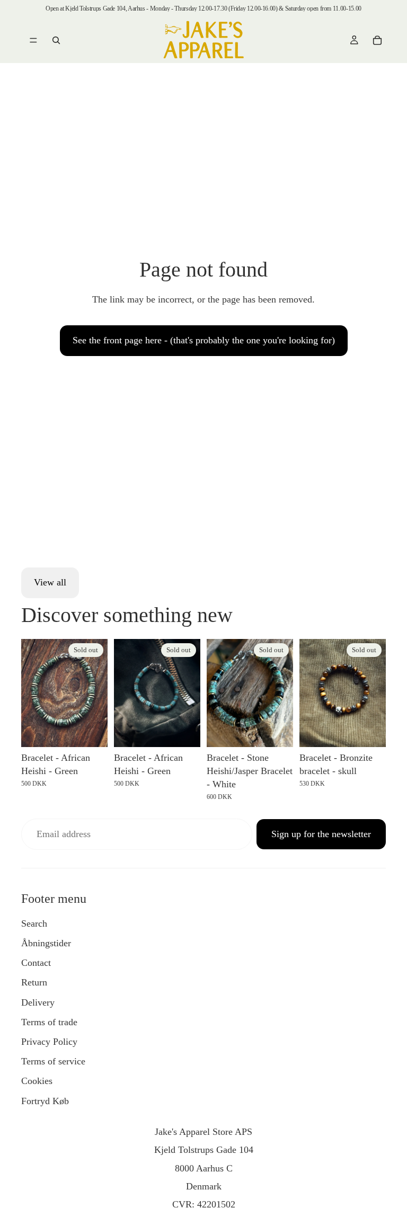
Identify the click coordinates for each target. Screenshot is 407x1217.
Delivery (38, 1002)
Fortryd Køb (45, 1101)
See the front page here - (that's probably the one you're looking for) (204, 340)
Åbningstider (46, 943)
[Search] (56, 40)
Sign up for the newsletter (321, 834)
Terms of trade (49, 1022)
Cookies (36, 1081)
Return (34, 982)
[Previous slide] (33, 693)
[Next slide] (96, 693)
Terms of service (53, 1061)
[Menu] (33, 40)
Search (34, 923)
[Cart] (377, 40)
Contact (36, 962)
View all (50, 582)
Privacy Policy (49, 1041)
